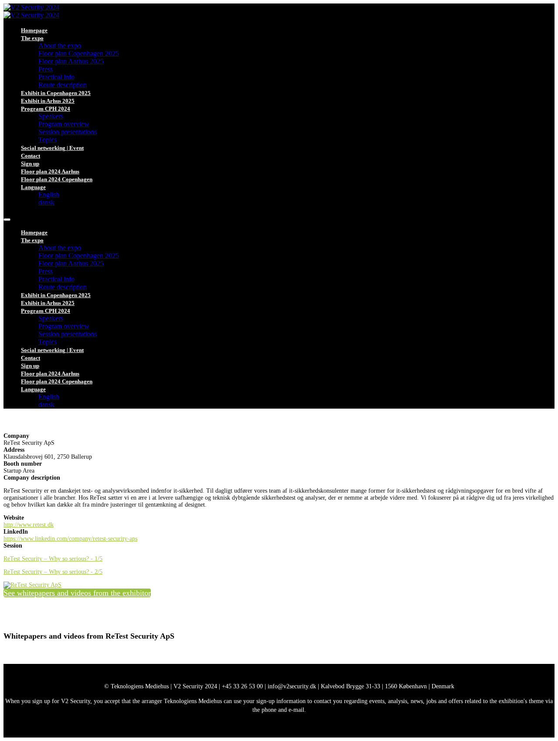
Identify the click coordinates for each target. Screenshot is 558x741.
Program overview (63, 124)
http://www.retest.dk (28, 524)
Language (33, 187)
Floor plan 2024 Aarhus (50, 171)
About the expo (59, 45)
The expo (32, 38)
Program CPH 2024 (45, 108)
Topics (47, 139)
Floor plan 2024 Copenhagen (56, 179)
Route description (62, 84)
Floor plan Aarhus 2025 (71, 61)
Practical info (56, 77)
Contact (30, 155)
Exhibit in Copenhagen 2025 (56, 93)
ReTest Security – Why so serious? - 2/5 (52, 571)
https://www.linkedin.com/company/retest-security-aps (70, 538)
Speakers (50, 116)
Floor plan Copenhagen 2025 (78, 53)
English (48, 194)
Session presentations (67, 131)
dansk (46, 202)
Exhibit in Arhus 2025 (48, 101)
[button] (77, 593)
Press (45, 69)
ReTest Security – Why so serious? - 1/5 (52, 558)
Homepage (34, 30)
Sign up (30, 163)
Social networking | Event (52, 148)
